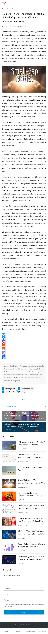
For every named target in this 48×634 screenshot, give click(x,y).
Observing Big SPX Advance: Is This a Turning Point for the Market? (31, 507)
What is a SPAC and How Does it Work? (31, 468)
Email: (7, 594)
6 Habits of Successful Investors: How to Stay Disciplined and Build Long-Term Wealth (32, 532)
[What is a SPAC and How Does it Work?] (9, 470)
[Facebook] (24, 339)
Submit (24, 612)
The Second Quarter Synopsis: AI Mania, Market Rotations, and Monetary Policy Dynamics (31, 558)
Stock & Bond (21, 26)
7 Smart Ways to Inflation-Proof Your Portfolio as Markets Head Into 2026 (31, 519)
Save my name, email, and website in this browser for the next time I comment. (24, 605)
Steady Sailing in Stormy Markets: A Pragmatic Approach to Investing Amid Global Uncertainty (32, 545)
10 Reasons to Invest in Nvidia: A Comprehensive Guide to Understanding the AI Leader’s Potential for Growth (31, 443)
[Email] (24, 350)
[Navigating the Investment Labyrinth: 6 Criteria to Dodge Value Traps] (9, 496)
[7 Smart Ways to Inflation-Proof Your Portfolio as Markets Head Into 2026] (9, 521)
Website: (7, 600)
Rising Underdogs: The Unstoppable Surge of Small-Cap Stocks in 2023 (31, 481)
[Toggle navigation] (44, 3)
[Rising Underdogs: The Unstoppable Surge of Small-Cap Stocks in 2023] (9, 483)
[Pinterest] (24, 342)
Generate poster (10, 406)
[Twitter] (24, 335)
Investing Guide (10, 388)
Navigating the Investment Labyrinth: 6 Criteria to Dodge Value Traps (30, 494)
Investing (5, 151)
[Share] (24, 357)
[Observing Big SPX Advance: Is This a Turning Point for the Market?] (9, 508)
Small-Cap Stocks (27, 388)
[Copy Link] (24, 353)
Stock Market (9, 392)
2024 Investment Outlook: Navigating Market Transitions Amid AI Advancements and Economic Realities (30, 456)
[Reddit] (24, 346)
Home (3, 9)
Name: (7, 588)
